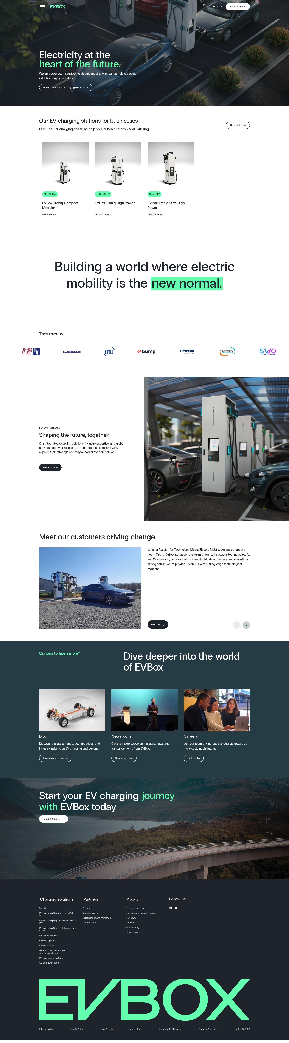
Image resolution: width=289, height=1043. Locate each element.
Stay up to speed (124, 758)
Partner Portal (89, 923)
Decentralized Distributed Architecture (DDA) (52, 951)
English (215, 6)
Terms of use (135, 1029)
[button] (246, 625)
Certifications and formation (96, 918)
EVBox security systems (51, 958)
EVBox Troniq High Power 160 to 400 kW (57, 921)
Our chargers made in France (140, 913)
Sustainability (132, 928)
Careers (130, 923)
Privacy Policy (46, 1029)
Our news (131, 918)
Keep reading (158, 624)
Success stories (90, 913)
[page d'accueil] (58, 6)
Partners (90, 899)
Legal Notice (106, 1029)
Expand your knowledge (55, 758)
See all (42, 908)
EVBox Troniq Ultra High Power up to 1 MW (57, 929)
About (132, 899)
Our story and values (136, 908)
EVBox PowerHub (48, 935)
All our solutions (238, 125)
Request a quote (237, 6)
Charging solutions (56, 899)
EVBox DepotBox (48, 940)
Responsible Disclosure (170, 1029)
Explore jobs (194, 758)
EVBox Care (132, 932)
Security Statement (208, 1029)
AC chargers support (49, 963)
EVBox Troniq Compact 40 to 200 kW (56, 914)
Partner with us (50, 467)
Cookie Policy (76, 1029)
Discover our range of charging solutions (63, 87)
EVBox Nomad (46, 945)
